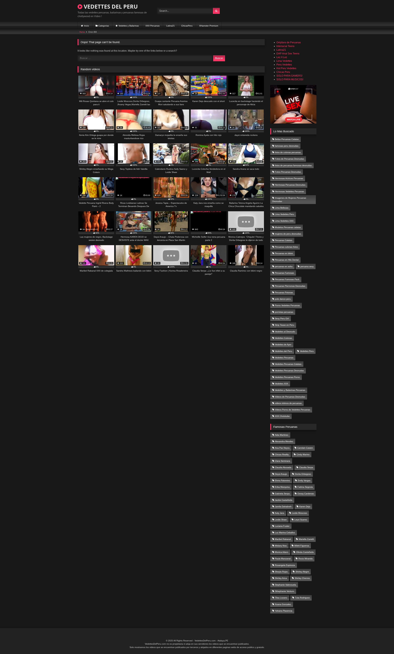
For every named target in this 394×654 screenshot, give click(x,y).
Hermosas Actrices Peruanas (289, 178)
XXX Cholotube (282, 416)
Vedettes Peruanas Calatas (288, 364)
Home (82, 32)
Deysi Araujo (281, 474)
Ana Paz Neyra (282, 448)
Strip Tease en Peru (284, 325)
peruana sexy (307, 266)
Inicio (86, 25)
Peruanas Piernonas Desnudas (290, 286)
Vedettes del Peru (283, 351)
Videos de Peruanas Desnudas (290, 396)
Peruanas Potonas (284, 292)
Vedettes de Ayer (283, 344)
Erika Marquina (282, 487)
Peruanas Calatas (283, 240)
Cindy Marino (303, 454)
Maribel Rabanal (283, 539)
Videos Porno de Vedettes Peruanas (292, 409)
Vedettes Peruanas (284, 357)
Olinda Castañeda (305, 552)
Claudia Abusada (283, 467)
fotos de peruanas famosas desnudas (293, 165)
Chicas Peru (283, 72)
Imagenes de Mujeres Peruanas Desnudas (289, 199)
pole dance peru (283, 299)
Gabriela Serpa (282, 493)
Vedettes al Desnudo (285, 331)
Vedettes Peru (307, 351)
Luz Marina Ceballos (285, 532)
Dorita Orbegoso (303, 474)
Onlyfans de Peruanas (288, 42)
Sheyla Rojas (281, 571)
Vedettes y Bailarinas (129, 25)
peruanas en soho (284, 266)
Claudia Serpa (306, 467)
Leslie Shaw (281, 519)
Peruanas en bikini (284, 253)
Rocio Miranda (305, 558)
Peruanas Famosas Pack (287, 279)
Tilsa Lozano (281, 597)
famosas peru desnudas (286, 146)
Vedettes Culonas (283, 338)
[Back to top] (384, 645)
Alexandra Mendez (284, 441)
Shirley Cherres (302, 578)
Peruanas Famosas (284, 273)
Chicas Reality (282, 454)
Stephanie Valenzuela (285, 584)
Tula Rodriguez (302, 597)
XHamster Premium (208, 25)
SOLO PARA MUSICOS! (289, 79)
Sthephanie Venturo (284, 591)
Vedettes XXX (281, 383)
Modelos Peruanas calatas (288, 227)
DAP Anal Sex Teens (287, 53)
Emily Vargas (304, 480)
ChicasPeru (187, 25)
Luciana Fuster (282, 526)
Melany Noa (281, 545)
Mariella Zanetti (306, 539)
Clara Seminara (282, 461)
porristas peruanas (284, 312)
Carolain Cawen (305, 448)
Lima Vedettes (284, 61)
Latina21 (170, 25)
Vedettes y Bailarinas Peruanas (290, 390)
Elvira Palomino (282, 480)
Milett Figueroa (301, 545)
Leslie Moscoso (299, 513)
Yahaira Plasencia (283, 610)
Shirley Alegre (302, 571)
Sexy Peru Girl (282, 318)
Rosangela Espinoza (285, 565)
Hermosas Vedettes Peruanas (289, 191)
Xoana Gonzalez (283, 604)
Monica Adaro (281, 552)
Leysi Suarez (300, 519)
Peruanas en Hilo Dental (287, 260)
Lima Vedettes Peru (284, 214)
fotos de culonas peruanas (288, 152)
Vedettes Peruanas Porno (287, 377)
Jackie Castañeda (283, 500)
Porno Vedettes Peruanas (287, 305)
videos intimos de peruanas (288, 403)
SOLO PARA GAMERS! (289, 75)
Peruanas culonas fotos (286, 247)
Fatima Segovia (305, 487)
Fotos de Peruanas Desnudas (289, 159)
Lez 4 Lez (281, 57)
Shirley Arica (281, 578)
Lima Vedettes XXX (284, 221)
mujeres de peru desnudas (288, 234)
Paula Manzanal (283, 558)
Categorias (103, 25)
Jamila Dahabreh (283, 506)
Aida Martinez (281, 435)
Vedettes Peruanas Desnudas (289, 370)
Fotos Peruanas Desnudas (288, 172)
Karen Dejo (304, 506)
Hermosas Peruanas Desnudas (290, 185)
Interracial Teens (285, 46)
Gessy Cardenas (306, 493)
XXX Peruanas (152, 25)
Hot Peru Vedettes (286, 68)
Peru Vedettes (284, 64)
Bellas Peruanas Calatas (287, 139)
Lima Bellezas (281, 208)
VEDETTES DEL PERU (110, 6)
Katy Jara (279, 513)
